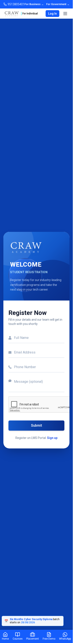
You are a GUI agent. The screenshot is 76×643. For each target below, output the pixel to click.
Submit (36, 425)
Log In (52, 13)
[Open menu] (65, 13)
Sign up (52, 438)
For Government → (57, 4)
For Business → (34, 4)
